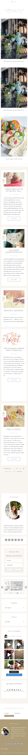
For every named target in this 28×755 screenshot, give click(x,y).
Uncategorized (13, 255)
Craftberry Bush (14, 11)
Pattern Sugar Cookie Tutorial (14, 159)
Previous (2, 587)
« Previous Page (7, 468)
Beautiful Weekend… (14, 311)
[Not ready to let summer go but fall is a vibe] (19, 644)
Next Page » (19, 471)
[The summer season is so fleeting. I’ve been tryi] (19, 665)
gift (10, 194)
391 (20, 468)
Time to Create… (14, 429)
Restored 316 (23, 752)
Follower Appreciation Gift (14, 251)
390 (17, 468)
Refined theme (14, 752)
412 (14, 471)
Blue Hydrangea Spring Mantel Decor (14, 61)
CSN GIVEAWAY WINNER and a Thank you (14, 349)
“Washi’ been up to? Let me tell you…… (14, 190)
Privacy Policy (4, 748)
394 (10, 471)
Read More (14, 218)
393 (6, 471)
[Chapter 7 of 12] (19, 654)
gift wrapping (15, 194)
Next (26, 587)
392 (23, 468)
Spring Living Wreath (16, 584)
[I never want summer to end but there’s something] (9, 654)
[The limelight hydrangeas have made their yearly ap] (9, 665)
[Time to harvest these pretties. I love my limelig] (9, 644)
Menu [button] (15, 1)
